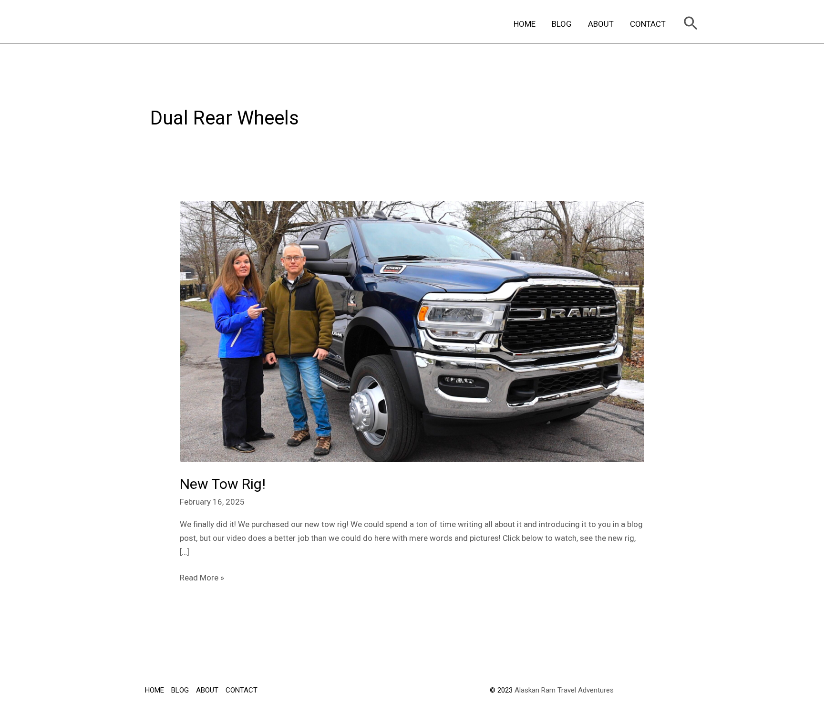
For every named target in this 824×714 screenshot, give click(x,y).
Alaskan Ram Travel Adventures (564, 690)
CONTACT (648, 24)
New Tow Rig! (223, 484)
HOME (525, 24)
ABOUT (601, 24)
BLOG (562, 24)
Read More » (202, 576)
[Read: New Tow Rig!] (412, 331)
